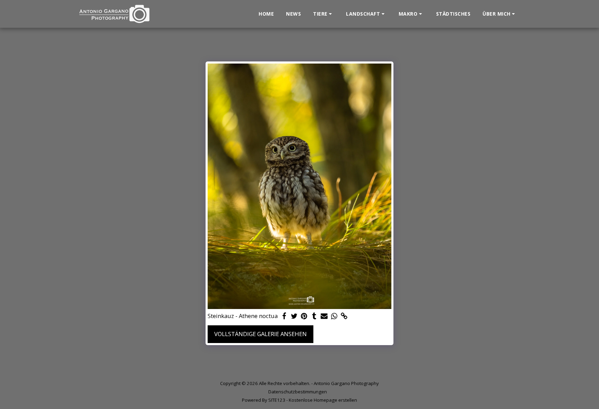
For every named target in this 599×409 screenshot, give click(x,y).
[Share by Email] (324, 316)
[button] (323, 14)
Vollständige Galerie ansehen (260, 334)
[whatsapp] (334, 316)
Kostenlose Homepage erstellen (323, 400)
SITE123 (276, 400)
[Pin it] (304, 316)
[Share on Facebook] (284, 316)
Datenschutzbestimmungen (297, 392)
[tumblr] (314, 316)
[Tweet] (294, 316)
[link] (344, 316)
